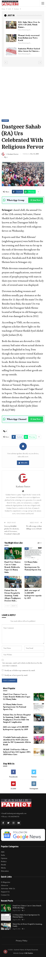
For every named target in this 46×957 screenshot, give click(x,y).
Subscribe (24, 463)
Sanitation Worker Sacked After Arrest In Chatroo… (29, 49)
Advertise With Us (8, 889)
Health (3, 865)
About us (4, 885)
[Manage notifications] (5, 952)
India (3, 855)
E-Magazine (5, 882)
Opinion (4, 858)
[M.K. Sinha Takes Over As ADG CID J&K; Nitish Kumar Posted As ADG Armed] (11, 25)
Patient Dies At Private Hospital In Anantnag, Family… (27, 925)
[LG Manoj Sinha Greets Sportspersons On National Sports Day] (33, 553)
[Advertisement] (23, 91)
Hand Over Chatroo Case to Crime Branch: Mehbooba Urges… (27, 906)
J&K (6, 548)
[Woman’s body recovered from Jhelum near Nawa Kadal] (11, 38)
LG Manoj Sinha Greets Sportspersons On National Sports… (26, 916)
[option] (23, 38)
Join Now (37, 200)
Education (5, 871)
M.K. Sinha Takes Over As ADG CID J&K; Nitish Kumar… (29, 24)
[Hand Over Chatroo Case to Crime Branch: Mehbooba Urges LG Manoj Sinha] (13, 553)
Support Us (5, 892)
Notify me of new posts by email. (16, 675)
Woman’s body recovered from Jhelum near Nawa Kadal (28, 38)
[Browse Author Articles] (23, 478)
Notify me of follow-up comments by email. (19, 670)
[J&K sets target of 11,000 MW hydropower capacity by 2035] (33, 582)
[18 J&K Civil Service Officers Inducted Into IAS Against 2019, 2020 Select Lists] (39, 752)
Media (3, 868)
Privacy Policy (21, 941)
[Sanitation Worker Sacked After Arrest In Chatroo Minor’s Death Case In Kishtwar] (11, 51)
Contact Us (5, 895)
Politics (4, 861)
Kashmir (5, 120)
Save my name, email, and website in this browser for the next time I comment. (22, 664)
